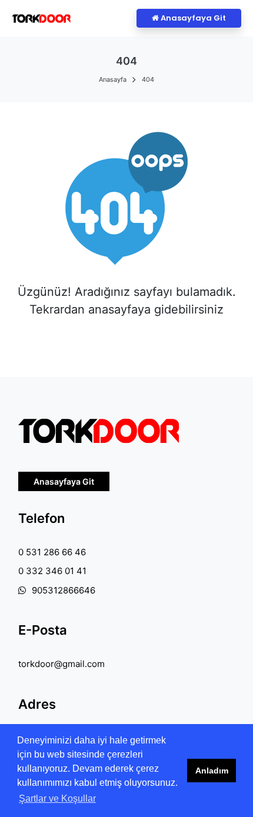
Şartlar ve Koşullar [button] (57, 798)
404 (148, 79)
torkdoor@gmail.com (61, 663)
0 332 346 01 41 (52, 570)
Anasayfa (112, 79)
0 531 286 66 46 (52, 552)
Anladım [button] (211, 770)
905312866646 (63, 590)
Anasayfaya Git (192, 18)
